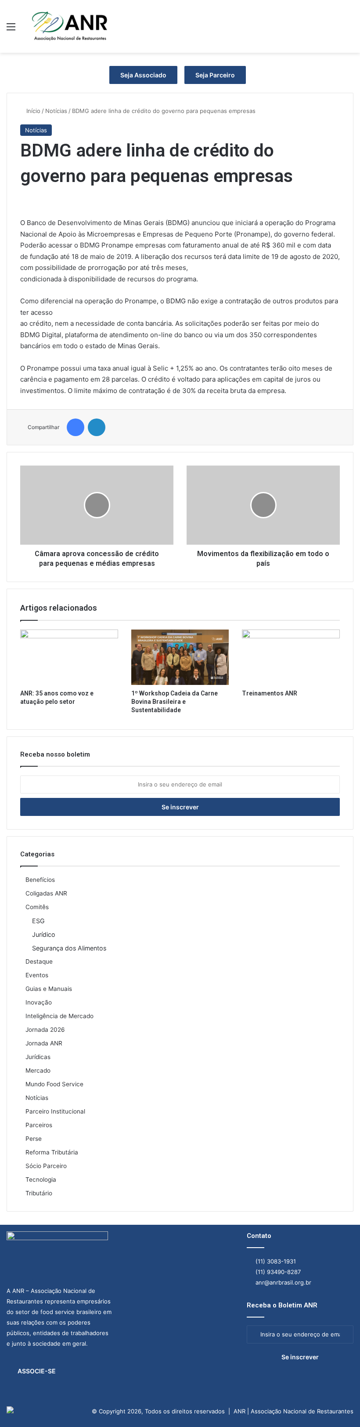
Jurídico (43, 934)
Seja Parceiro (215, 75)
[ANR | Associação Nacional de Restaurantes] (70, 26)
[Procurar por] (349, 30)
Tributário (38, 1193)
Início (32, 110)
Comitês (37, 906)
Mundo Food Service (54, 1084)
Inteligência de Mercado (59, 1015)
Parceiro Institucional (55, 1111)
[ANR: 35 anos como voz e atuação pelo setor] (69, 657)
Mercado (37, 1070)
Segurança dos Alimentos (69, 948)
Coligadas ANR (46, 893)
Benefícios (40, 879)
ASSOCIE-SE (37, 1371)
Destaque (39, 961)
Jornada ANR (43, 1043)
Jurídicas (37, 1056)
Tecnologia (40, 1179)
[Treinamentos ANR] (291, 657)
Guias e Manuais (48, 988)
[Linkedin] (96, 427)
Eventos (36, 975)
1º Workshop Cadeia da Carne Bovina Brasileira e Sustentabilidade (174, 702)
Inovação (38, 1002)
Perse (33, 1138)
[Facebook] (75, 427)
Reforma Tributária (51, 1152)
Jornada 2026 (45, 1029)
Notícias (56, 110)
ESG (38, 921)
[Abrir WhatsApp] (338, 1404)
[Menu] (11, 30)
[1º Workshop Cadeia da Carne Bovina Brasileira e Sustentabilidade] (180, 657)
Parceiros (38, 1124)
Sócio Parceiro (46, 1165)
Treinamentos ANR (269, 693)
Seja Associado (143, 75)
